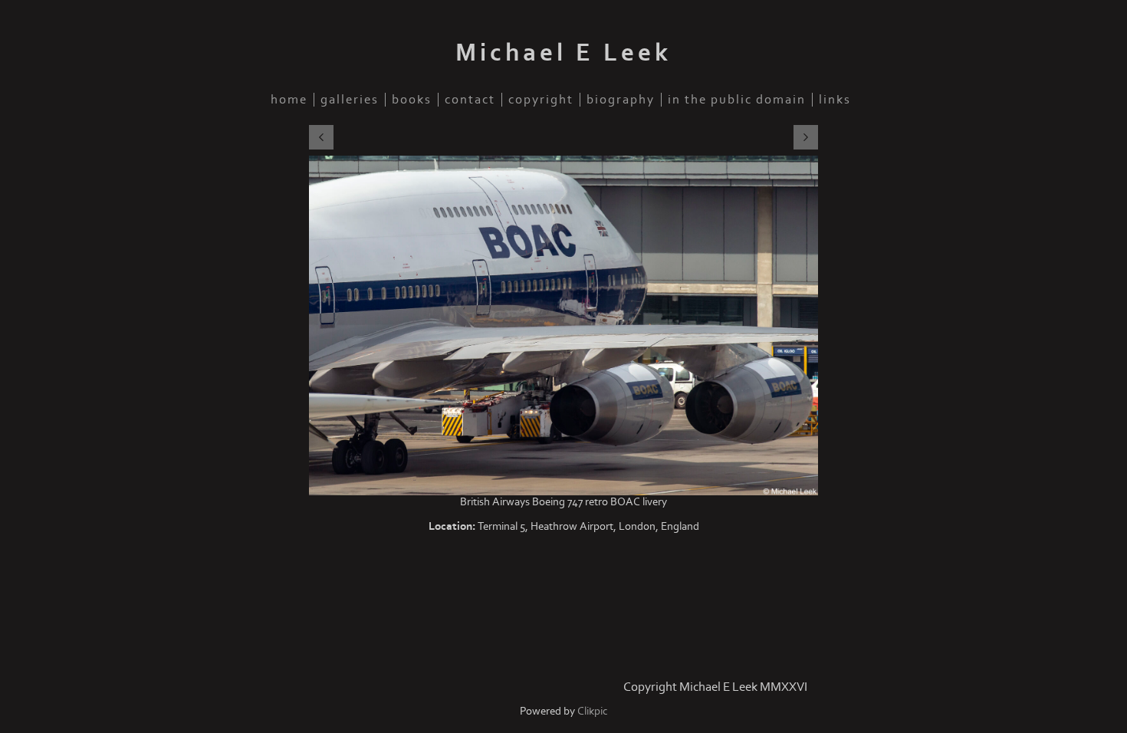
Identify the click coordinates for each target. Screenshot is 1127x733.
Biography (620, 100)
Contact (470, 100)
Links (835, 100)
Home (289, 100)
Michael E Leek (563, 52)
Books (412, 100)
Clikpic (592, 711)
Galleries (349, 100)
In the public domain (737, 100)
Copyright (540, 100)
